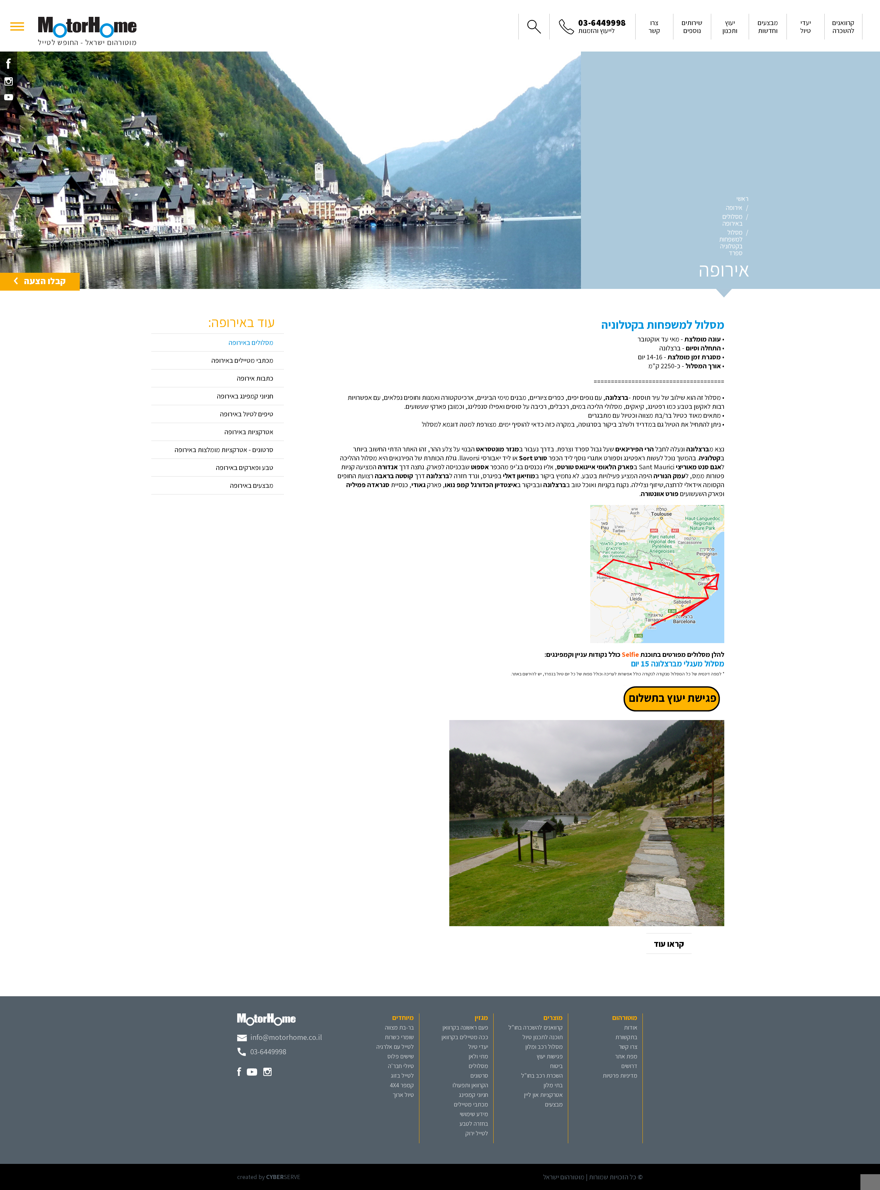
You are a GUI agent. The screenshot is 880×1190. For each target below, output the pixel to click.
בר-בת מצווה (399, 1027)
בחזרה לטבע (474, 1123)
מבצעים (554, 1104)
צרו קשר (628, 1047)
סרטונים (479, 1075)
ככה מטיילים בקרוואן (464, 1037)
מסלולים (478, 1066)
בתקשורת (626, 1037)
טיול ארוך (403, 1095)
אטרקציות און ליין (543, 1095)
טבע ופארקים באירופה (244, 467)
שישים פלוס (400, 1056)
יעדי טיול (478, 1047)
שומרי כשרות (399, 1037)
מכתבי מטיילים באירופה (242, 360)
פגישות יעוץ (550, 1056)
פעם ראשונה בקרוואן (465, 1027)
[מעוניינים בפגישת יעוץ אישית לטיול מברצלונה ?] (672, 698)
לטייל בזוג (402, 1075)
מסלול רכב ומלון (544, 1047)
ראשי (742, 198)
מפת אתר (626, 1056)
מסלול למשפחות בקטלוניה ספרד (730, 242)
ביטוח (556, 1066)
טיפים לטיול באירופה (246, 413)
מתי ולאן (478, 1056)
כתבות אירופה (255, 378)
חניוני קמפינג (473, 1095)
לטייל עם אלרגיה (395, 1047)
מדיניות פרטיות (620, 1075)
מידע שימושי (474, 1114)
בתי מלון (553, 1085)
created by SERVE (268, 1177)
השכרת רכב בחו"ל (542, 1075)
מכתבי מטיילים (471, 1104)
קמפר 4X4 (402, 1085)
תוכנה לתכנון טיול (542, 1037)
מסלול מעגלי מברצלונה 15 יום (677, 663)
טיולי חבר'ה (401, 1066)
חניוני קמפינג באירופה (245, 396)
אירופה (734, 207)
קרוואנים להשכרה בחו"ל (535, 1027)
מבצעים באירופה (251, 485)
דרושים (629, 1066)
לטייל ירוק (476, 1133)
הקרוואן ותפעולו (470, 1085)
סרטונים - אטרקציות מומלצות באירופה (224, 449)
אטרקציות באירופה (248, 431)
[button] (17, 26)
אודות (630, 1027)
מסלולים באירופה (732, 220)
